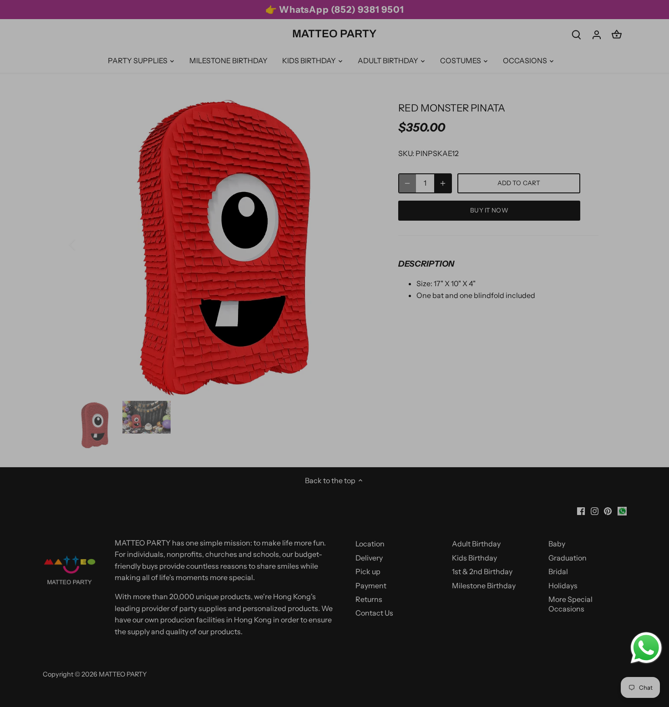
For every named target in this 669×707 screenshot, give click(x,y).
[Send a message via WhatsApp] (646, 648)
